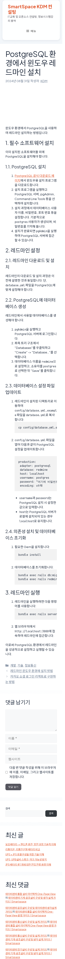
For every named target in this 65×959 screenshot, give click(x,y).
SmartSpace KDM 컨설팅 (30, 9)
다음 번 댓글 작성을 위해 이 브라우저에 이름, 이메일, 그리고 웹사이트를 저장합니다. (32, 772)
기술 (20, 665)
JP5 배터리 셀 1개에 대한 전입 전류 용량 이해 (28, 864)
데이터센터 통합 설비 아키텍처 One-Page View (30, 893)
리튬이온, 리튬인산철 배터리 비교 (22, 849)
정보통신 (30, 665)
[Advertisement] (32, 102)
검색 (7, 808)
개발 (13, 665)
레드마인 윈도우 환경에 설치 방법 (31, 671)
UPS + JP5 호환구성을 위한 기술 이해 (24, 854)
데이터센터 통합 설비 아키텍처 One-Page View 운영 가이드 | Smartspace (31, 925)
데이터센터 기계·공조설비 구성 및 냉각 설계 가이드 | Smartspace (31, 939)
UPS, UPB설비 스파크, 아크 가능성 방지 (26, 859)
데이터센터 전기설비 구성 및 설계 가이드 (26, 949)
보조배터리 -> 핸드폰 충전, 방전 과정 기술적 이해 (30, 844)
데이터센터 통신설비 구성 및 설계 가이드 (26, 921)
